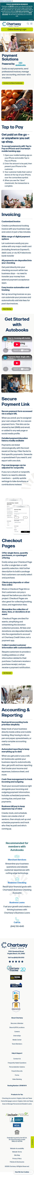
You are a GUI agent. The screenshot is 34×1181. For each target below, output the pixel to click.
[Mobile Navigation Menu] (31, 24)
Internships (17, 1036)
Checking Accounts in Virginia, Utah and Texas (17, 1098)
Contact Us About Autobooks (12, 83)
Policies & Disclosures (17, 1162)
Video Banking (17, 1079)
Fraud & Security (17, 1071)
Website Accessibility (17, 1148)
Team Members (17, 1044)
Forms (17, 1075)
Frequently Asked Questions (17, 1063)
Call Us (17, 922)
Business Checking (17, 882)
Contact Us (17, 1059)
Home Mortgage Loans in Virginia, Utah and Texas (17, 1101)
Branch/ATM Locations (17, 1027)
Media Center (17, 1040)
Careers (17, 1032)
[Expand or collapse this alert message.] (31, 1172)
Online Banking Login (17, 29)
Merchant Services (17, 860)
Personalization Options (17, 1067)
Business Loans (17, 902)
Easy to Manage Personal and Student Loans (17, 1104)
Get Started (7, 673)
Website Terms (17, 1152)
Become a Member (17, 1023)
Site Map (17, 1155)
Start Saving (7, 309)
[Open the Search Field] (28, 24)
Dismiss (31, 19)
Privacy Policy (17, 1158)
